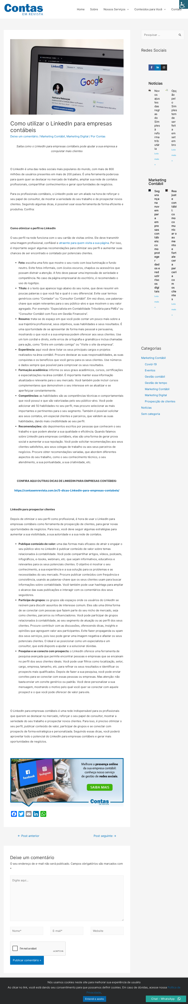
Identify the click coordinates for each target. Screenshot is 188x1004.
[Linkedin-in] (158, 67)
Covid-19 (151, 364)
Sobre (94, 9)
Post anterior (28, 836)
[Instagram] (164, 67)
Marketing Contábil (52, 136)
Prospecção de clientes (160, 401)
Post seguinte (105, 836)
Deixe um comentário (24, 136)
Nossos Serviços (114, 9)
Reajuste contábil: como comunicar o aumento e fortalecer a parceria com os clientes (174, 245)
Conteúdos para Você (148, 9)
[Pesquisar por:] (162, 35)
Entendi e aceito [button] (94, 998)
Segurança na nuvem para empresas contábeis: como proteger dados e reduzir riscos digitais (157, 241)
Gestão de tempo (156, 383)
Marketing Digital (77, 136)
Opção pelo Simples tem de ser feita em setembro (174, 118)
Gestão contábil (155, 376)
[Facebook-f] (152, 67)
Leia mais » (156, 159)
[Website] (107, 931)
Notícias (146, 407)
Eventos (150, 370)
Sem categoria (150, 414)
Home (81, 9)
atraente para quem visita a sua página (84, 243)
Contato (176, 9)
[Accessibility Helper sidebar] (183, 4)
